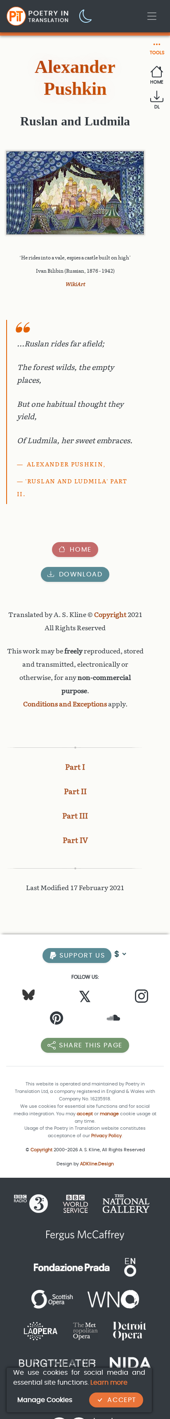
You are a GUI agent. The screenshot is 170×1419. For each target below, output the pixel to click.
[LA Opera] (40, 1330)
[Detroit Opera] (129, 1330)
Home (80, 549)
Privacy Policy (106, 1136)
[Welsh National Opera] (113, 1298)
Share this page (91, 1045)
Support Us (81, 955)
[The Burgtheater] (57, 1362)
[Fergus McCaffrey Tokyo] (85, 1235)
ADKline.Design (97, 1164)
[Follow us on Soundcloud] (113, 1019)
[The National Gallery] (126, 1203)
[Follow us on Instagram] (141, 998)
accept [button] (85, 1114)
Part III (75, 816)
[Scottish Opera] (52, 1298)
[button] (85, 15)
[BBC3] (34, 1203)
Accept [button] (122, 1400)
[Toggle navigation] (151, 16)
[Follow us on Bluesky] (28, 994)
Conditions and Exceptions (65, 704)
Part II (75, 791)
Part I (75, 767)
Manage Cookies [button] (44, 1400)
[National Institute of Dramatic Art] (130, 1362)
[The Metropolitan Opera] (85, 1330)
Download (81, 574)
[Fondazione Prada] (71, 1266)
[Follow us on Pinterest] (56, 1019)
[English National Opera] (130, 1266)
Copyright (110, 615)
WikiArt (75, 284)
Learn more (109, 1382)
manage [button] (109, 1114)
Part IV (75, 840)
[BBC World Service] (75, 1203)
